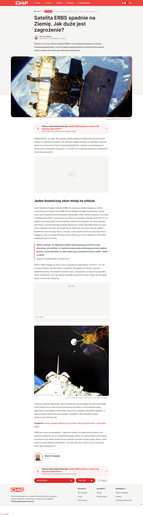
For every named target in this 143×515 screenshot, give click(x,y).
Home (39, 11)
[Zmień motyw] (125, 3)
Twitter (82, 480)
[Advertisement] (71, 301)
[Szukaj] (130, 3)
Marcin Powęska (45, 36)
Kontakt (119, 496)
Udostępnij (42, 480)
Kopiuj (103, 480)
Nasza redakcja (122, 493)
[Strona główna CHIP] (21, 3)
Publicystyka (85, 3)
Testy (48, 3)
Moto (60, 3)
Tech (38, 3)
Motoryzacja (82, 500)
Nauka (71, 3)
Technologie (82, 493)
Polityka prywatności (124, 500)
